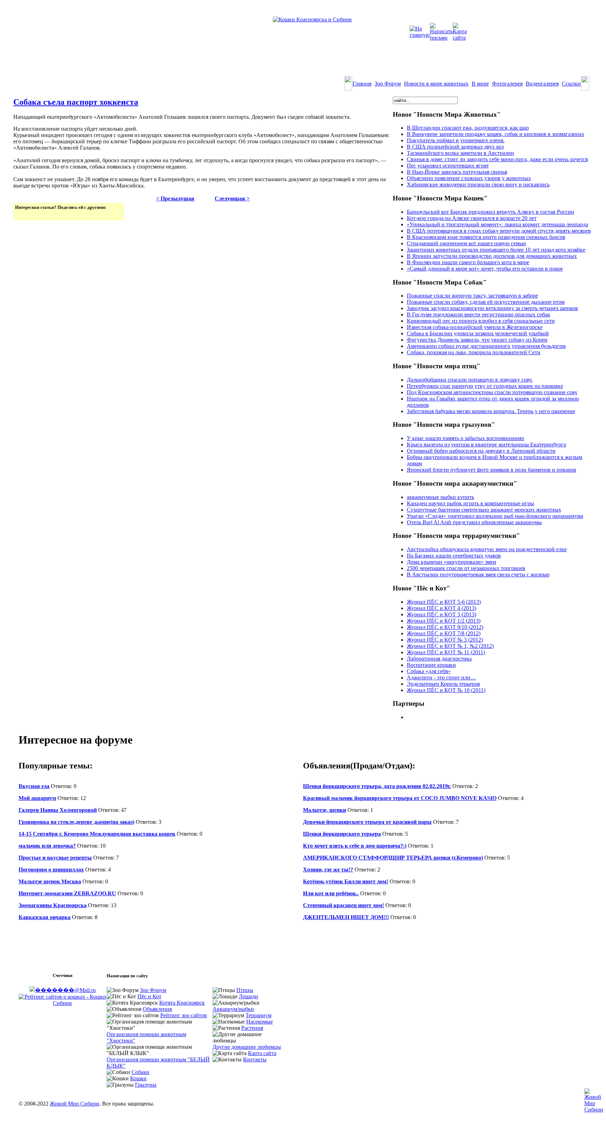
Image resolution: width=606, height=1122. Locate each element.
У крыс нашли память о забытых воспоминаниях (465, 438)
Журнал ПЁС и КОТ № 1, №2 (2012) (450, 646)
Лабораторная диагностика (439, 659)
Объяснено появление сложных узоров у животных (469, 178)
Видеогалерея (542, 84)
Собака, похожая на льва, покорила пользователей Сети (473, 352)
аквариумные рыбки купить (440, 497)
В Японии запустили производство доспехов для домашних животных (492, 256)
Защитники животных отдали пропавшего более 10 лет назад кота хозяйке (496, 250)
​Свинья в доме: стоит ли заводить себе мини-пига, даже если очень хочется (497, 159)
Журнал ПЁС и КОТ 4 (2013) (441, 608)
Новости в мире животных (436, 84)
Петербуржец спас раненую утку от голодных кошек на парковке (485, 386)
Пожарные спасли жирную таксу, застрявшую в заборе (472, 296)
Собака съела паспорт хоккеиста (75, 102)
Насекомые (259, 1022)
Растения (252, 1028)
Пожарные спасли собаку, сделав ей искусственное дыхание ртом (486, 302)
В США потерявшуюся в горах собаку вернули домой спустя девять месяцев (499, 231)
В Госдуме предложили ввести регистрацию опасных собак (478, 314)
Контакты (255, 1059)
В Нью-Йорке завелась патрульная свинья (457, 172)
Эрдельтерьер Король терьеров (443, 684)
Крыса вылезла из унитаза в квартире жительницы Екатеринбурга (486, 444)
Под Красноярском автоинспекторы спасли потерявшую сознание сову (492, 392)
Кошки (138, 1078)
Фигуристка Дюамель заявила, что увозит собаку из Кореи (477, 340)
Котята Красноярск (182, 1003)
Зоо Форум (388, 84)
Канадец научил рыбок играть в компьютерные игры (470, 503)
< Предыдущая (175, 198)
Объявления (157, 1009)
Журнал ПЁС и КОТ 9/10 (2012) (445, 627)
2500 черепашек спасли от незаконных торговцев (466, 568)
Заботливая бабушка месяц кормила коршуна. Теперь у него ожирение (491, 411)
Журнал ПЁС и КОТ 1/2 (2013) (443, 621)
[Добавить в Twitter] (21, 214)
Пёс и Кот (149, 996)
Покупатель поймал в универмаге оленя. (456, 140)
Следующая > (232, 198)
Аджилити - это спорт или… (441, 677)
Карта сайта (262, 1053)
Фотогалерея (507, 84)
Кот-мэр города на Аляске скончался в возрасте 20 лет (472, 218)
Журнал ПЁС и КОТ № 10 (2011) (446, 690)
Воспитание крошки (431, 665)
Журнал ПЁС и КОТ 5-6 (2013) (444, 602)
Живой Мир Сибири (74, 1104)
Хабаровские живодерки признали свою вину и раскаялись (478, 184)
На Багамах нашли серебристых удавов (454, 556)
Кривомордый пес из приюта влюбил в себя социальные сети (481, 321)
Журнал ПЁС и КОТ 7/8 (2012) (443, 633)
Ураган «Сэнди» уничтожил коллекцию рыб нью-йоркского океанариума (495, 516)
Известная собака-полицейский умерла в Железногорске (475, 327)
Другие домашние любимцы (247, 1047)
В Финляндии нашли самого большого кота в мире (468, 262)
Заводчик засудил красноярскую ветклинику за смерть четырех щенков (492, 308)
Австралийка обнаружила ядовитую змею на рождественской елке (487, 549)
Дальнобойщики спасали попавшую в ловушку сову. (470, 380)
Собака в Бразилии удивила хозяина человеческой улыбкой (478, 333)
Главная (361, 84)
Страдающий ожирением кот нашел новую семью (466, 243)
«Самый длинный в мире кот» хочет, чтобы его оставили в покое (485, 269)
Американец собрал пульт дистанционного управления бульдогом (486, 346)
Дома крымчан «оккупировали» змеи (451, 562)
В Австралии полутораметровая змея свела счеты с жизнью (478, 574)
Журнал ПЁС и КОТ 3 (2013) (441, 614)
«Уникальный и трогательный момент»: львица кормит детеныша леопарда (497, 224)
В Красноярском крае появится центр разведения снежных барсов (486, 237)
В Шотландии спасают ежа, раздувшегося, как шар (468, 128)
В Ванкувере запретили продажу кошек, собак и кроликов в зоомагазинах (495, 134)
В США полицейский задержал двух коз (455, 147)
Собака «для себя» (429, 671)
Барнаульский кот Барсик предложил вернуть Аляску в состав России (490, 212)
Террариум (258, 1015)
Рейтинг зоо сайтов (183, 1015)
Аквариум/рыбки (233, 1009)
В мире (480, 84)
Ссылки (571, 84)
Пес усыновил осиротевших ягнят (448, 166)
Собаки (140, 1072)
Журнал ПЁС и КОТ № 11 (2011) (446, 652)
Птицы (244, 990)
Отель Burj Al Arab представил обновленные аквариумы (474, 522)
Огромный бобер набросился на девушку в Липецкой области (481, 451)
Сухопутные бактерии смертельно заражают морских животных (484, 510)
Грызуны (145, 1085)
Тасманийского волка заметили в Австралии (460, 153)
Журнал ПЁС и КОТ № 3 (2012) (445, 640)
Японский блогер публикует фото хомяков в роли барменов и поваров (491, 470)
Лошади (248, 996)
